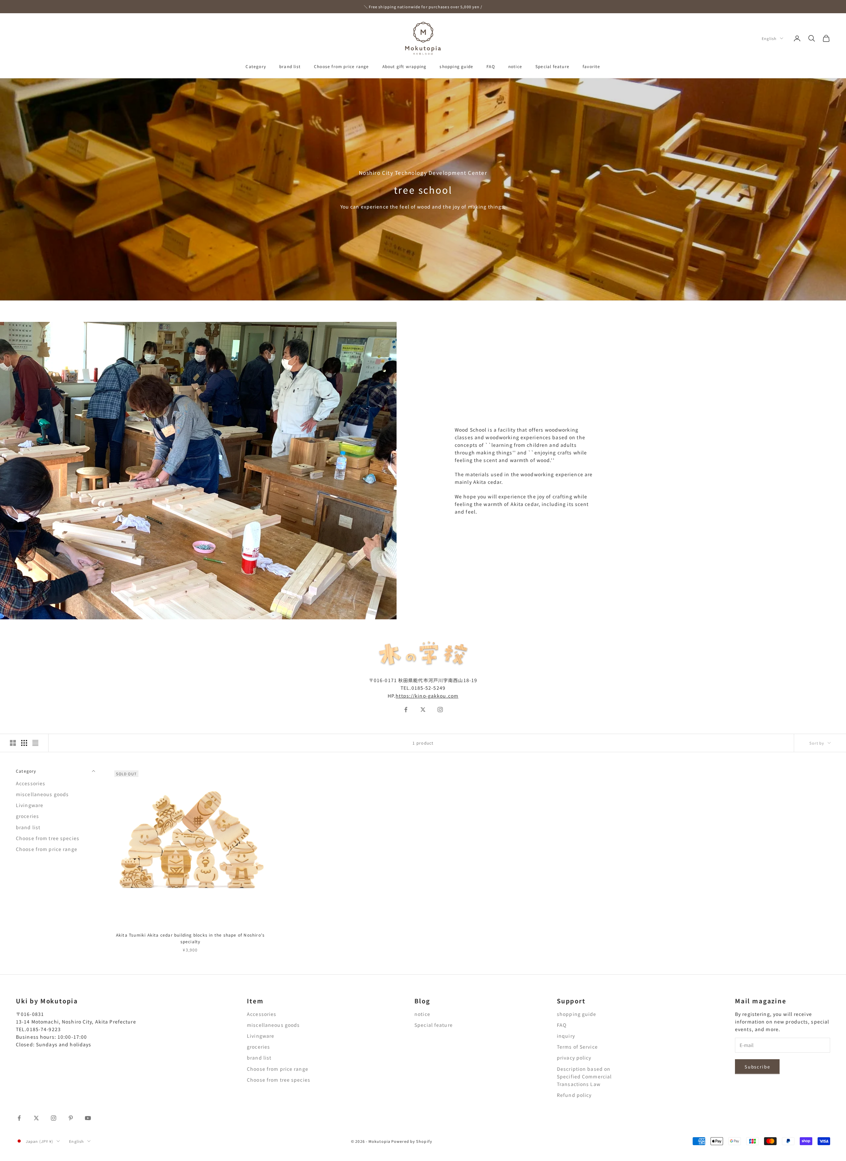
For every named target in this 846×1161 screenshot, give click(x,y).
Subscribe (757, 1067)
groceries (27, 816)
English (769, 38)
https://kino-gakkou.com (427, 695)
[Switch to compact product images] (35, 743)
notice (515, 66)
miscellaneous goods (42, 794)
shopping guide (456, 66)
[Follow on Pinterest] (70, 1118)
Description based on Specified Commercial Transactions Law (584, 1076)
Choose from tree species (47, 838)
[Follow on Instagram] (53, 1118)
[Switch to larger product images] (13, 743)
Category (256, 66)
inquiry (566, 1035)
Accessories (30, 783)
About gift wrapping (404, 66)
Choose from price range (341, 66)
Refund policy (574, 1095)
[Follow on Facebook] (19, 1118)
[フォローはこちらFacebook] (406, 709)
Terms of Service (577, 1046)
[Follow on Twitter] (36, 1118)
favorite (591, 66)
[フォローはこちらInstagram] (440, 709)
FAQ (490, 66)
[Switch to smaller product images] (24, 743)
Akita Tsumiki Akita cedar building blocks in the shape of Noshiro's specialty (190, 938)
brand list (290, 66)
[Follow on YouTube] (88, 1118)
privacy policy (574, 1057)
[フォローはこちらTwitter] (423, 709)
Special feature (552, 66)
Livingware (29, 805)
